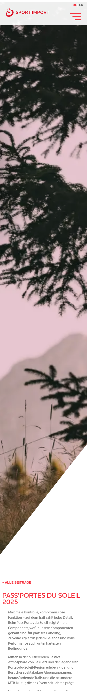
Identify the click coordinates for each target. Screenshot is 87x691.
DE (75, 5)
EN (81, 5)
